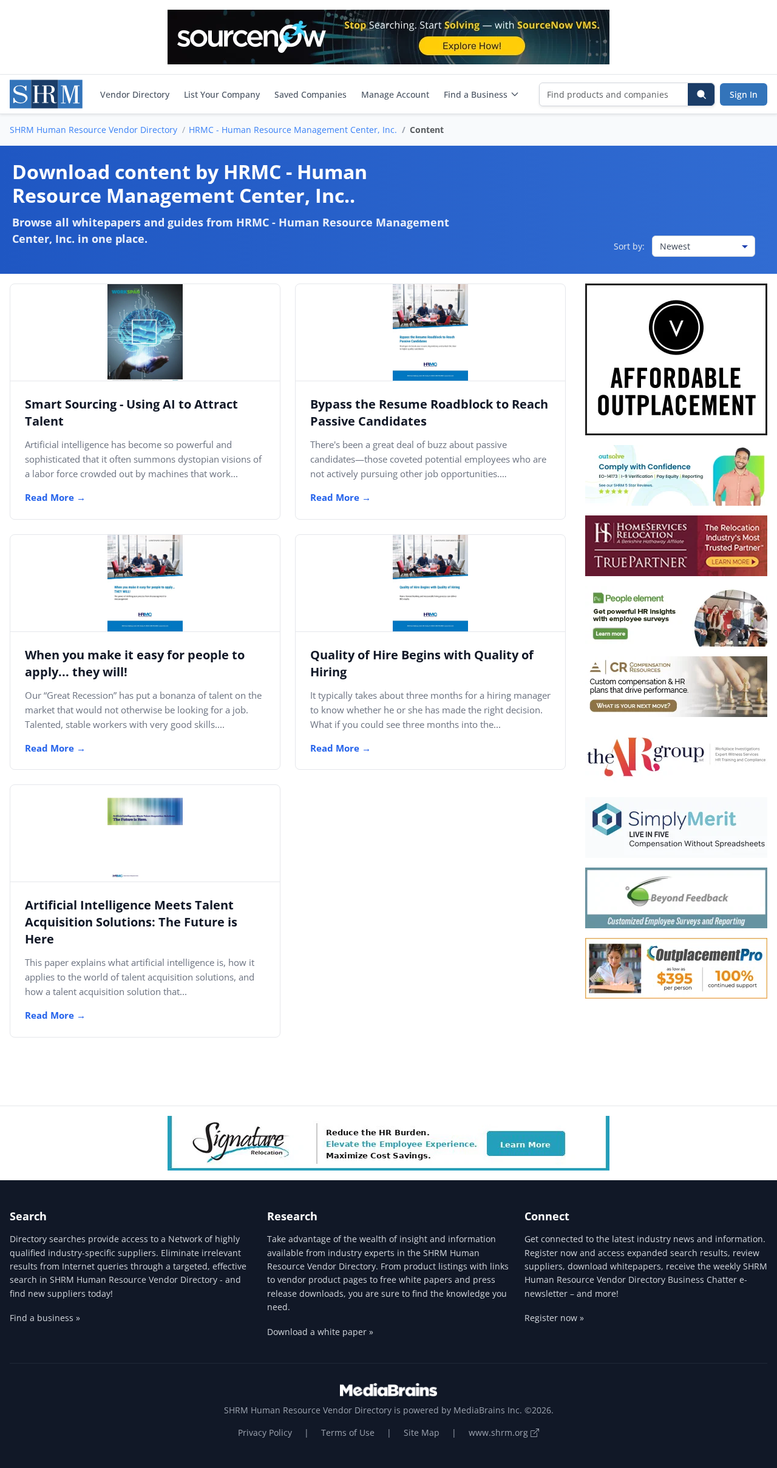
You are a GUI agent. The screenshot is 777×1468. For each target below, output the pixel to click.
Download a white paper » (320, 1331)
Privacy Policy (265, 1432)
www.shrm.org (500, 1432)
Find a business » (45, 1318)
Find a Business (475, 94)
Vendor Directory (134, 94)
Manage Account (395, 94)
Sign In (744, 94)
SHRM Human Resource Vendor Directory (93, 129)
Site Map (421, 1432)
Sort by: (629, 246)
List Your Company (222, 94)
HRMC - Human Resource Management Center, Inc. (293, 129)
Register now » (554, 1318)
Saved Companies (310, 94)
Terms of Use (348, 1432)
